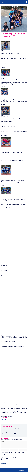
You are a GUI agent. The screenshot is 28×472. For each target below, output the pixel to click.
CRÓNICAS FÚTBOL (17, 428)
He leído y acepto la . (6, 454)
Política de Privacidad (8, 454)
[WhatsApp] (5, 419)
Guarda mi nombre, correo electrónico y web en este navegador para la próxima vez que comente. (13, 452)
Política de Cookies (21, 470)
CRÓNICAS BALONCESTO (6, 428)
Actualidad (3, 429)
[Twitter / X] (2, 419)
